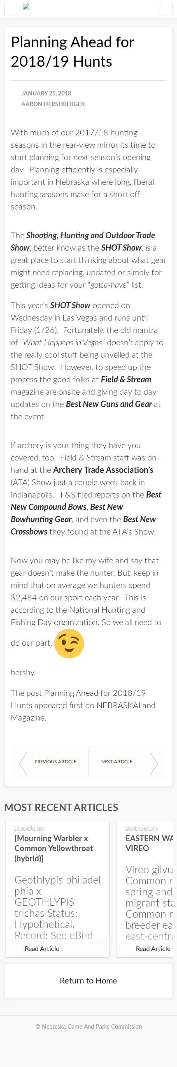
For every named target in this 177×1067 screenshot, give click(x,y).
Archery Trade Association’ (101, 470)
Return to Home (88, 981)
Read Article (42, 949)
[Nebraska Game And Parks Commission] (26, 9)
